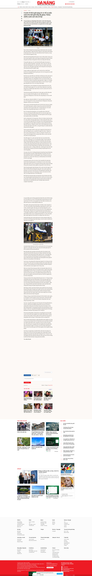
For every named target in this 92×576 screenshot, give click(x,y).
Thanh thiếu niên (31, 525)
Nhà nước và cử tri (20, 525)
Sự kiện (53, 524)
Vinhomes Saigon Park (65, 495)
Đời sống (18, 529)
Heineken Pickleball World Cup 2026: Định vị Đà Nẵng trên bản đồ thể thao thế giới (23, 497)
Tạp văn (65, 525)
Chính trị (18, 520)
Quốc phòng (19, 540)
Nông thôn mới (19, 553)
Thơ (64, 521)
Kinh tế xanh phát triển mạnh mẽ (37, 448)
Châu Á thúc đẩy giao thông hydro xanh (68, 459)
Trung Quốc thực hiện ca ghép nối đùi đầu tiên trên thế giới (68, 447)
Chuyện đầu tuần (43, 549)
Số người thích (50, 385)
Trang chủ (25, 10)
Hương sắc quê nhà (55, 553)
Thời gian (46, 385)
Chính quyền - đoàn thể (20, 524)
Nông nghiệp (19, 549)
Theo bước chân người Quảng (69, 529)
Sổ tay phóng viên (43, 552)
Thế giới (29, 10)
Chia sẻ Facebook (27, 375)
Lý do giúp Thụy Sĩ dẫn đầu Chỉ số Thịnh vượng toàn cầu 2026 (69, 440)
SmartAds (49, 451)
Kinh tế (42, 520)
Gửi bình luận (27, 382)
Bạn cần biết (42, 539)
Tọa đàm (65, 545)
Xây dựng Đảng (19, 521)
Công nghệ (54, 531)
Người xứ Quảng (66, 532)
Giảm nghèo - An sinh (32, 524)
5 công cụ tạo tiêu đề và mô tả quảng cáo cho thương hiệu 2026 (52, 449)
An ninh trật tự (19, 539)
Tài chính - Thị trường (44, 525)
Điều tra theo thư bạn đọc (33, 540)
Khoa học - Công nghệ (56, 529)
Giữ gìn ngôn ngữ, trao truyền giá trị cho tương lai (68, 455)
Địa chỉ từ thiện (19, 533)
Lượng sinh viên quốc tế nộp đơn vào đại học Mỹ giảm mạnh (68, 443)
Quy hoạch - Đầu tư (43, 521)
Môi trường (19, 531)
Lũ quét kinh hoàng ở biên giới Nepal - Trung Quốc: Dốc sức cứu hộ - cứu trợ (38, 433)
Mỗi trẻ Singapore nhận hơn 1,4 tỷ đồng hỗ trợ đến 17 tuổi (69, 451)
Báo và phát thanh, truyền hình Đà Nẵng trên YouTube (68, 571)
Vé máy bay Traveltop (65, 494)
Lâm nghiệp (19, 552)
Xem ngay (56, 451)
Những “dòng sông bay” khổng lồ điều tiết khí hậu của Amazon (52, 433)
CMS (66, 575)
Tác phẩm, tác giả (66, 524)
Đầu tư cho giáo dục (21, 432)
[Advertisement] (38, 190)
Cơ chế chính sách (31, 552)
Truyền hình (66, 537)
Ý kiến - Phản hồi (31, 539)
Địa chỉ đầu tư (31, 549)
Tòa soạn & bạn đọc (32, 537)
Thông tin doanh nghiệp (45, 537)
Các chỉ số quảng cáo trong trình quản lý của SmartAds (52, 496)
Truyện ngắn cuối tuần (55, 552)
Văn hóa (65, 526)
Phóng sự (65, 540)
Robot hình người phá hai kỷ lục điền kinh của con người (68, 436)
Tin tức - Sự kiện (66, 539)
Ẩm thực (53, 521)
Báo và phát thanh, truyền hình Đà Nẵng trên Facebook (68, 569)
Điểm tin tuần (66, 544)
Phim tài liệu (66, 541)
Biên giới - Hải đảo (20, 541)
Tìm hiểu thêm (59, 573)
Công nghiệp (42, 524)
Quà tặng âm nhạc (55, 554)
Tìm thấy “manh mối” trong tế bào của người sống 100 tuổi (23, 449)
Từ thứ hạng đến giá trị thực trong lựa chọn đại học (68, 428)
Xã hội (30, 520)
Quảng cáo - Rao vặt (56, 537)
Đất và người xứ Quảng (55, 549)
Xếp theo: (43, 385)
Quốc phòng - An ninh (21, 537)
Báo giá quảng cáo (50, 567)
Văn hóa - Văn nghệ (67, 520)
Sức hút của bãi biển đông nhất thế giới (68, 424)
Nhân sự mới (19, 526)
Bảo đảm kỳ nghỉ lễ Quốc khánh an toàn (37, 496)
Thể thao (30, 529)
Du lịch (53, 520)
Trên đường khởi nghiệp (55, 557)
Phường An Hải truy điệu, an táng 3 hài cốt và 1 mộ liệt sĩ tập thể (48, 471)
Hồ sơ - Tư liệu (66, 531)
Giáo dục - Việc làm (32, 521)
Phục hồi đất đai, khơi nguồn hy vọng (69, 432)
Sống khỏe (18, 532)
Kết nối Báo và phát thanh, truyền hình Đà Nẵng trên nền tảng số (67, 564)
